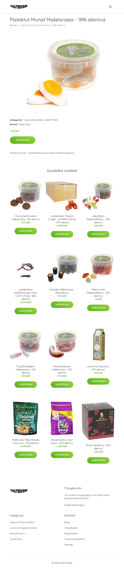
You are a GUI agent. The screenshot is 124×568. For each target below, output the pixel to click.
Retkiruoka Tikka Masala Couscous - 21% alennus (25, 441)
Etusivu (13, 25)
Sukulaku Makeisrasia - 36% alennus (62, 291)
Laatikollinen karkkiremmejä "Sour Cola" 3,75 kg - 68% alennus (25, 294)
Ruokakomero (17, 533)
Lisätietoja (22, 140)
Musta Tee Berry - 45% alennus (98, 447)
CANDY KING (51, 120)
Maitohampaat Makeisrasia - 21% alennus (62, 369)
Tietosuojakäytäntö (74, 539)
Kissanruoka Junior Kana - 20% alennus (62, 441)
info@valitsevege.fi (74, 505)
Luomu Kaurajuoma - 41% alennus (98, 368)
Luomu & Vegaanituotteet (23, 527)
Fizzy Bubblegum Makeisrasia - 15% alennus (26, 369)
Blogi (67, 522)
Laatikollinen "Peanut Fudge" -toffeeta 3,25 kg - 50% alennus (62, 219)
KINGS (40, 120)
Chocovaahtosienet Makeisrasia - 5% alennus (26, 218)
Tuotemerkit (29, 120)
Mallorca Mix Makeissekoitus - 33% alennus (98, 292)
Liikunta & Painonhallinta (22, 522)
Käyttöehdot (71, 533)
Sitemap (68, 544)
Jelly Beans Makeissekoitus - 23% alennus (98, 219)
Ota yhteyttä (70, 527)
